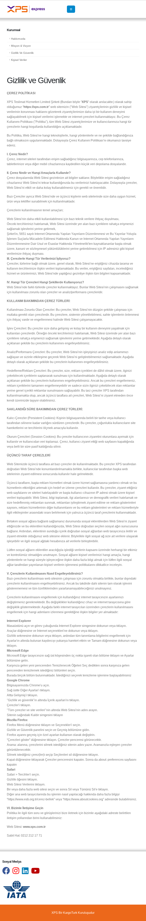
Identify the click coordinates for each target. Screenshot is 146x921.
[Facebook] (7, 872)
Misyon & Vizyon (21, 45)
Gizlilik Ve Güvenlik (22, 52)
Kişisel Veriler (19, 59)
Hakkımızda (18, 38)
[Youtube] (36, 872)
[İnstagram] (17, 872)
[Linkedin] (26, 872)
